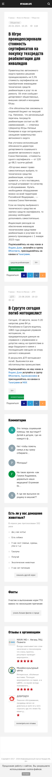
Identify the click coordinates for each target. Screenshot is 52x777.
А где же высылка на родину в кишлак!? (28, 495)
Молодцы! (22, 462)
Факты (13, 592)
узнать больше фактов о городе (26, 613)
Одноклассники (29, 375)
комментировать (17, 269)
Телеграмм (24, 254)
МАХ (24, 382)
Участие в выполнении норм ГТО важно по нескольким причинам (25, 602)
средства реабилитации (20, 262)
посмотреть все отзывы (26, 723)
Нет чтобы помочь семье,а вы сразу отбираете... (26, 450)
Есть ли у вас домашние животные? (25, 515)
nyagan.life (26, 4)
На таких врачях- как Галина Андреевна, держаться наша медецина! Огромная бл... (28, 479)
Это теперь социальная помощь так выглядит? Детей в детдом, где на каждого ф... (29, 433)
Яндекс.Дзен (15, 247)
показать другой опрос (26, 575)
